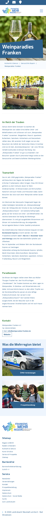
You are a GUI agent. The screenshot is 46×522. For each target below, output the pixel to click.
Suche (4, 499)
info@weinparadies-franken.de (19, 331)
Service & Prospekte (9, 454)
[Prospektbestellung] (23, 394)
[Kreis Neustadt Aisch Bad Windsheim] (20, 2)
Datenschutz (6, 493)
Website (7, 334)
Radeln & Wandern (9, 446)
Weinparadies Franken (13, 66)
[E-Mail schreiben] (14, 2)
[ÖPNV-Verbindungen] (23, 362)
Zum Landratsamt (8, 502)
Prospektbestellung (9, 487)
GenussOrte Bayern (28, 63)
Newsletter (6, 479)
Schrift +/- (6, 469)
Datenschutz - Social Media (12, 496)
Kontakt (5, 484)
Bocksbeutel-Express (10, 233)
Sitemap (6, 438)
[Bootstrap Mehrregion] (11, 10)
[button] (5, 92)
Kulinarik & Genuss (11, 63)
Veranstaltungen (8, 481)
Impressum (6, 490)
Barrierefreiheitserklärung (11, 466)
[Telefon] (7, 2)
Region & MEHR (8, 443)
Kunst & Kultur (7, 451)
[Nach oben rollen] (41, 517)
